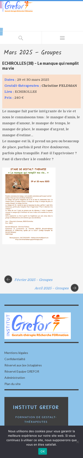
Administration (14, 377)
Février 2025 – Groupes (33, 280)
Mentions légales (16, 353)
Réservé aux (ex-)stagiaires (23, 365)
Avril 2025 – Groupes (52, 288)
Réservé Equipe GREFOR (21, 371)
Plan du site (12, 384)
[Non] (77, 442)
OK (43, 451)
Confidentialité (14, 359)
